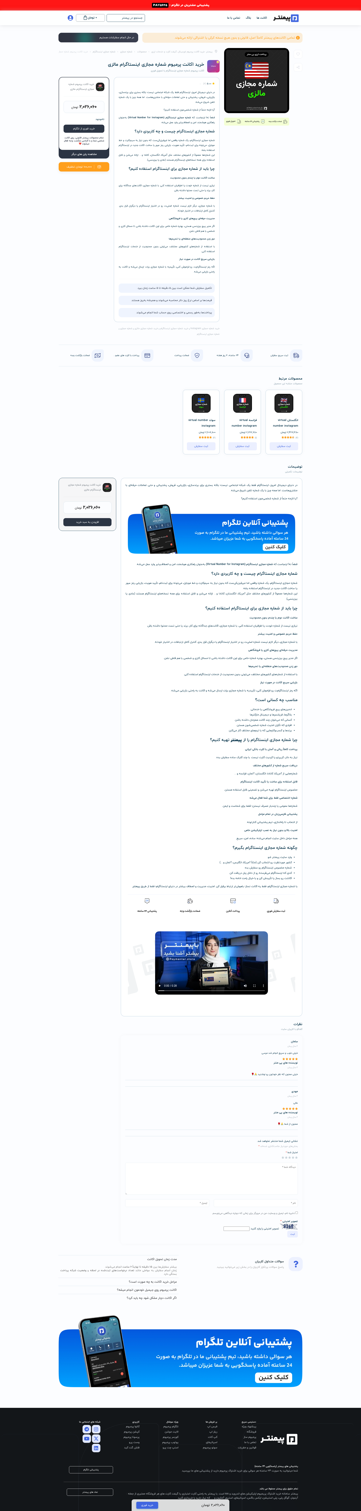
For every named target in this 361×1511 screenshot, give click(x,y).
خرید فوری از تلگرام (84, 128)
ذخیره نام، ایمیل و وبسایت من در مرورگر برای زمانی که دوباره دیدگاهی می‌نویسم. (253, 1213)
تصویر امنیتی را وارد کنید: (264, 1228)
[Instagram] (96, 1429)
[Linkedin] (96, 1448)
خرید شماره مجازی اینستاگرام (174, 328)
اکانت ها (262, 18)
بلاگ (248, 18)
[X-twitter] (96, 1438)
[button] (126, 18)
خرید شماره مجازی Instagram (205, 328)
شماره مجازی (126, 328)
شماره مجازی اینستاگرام (208, 334)
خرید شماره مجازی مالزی (146, 328)
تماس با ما (233, 18)
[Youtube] (87, 1438)
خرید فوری (147, 1505)
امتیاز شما (292, 1152)
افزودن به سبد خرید (87, 522)
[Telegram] (87, 1429)
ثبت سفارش (284, 446)
